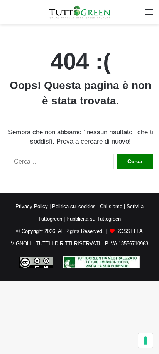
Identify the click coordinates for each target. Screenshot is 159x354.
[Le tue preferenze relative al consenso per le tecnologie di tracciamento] (145, 340)
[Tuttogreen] (79, 12)
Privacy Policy (31, 206)
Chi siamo (111, 206)
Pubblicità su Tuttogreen (93, 219)
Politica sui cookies (74, 206)
